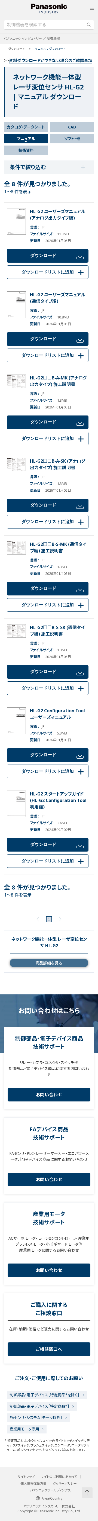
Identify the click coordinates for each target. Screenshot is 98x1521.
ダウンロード (43, 255)
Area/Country (52, 1498)
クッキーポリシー (65, 1483)
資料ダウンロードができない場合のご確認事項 (50, 60)
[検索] (89, 24)
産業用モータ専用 (24, 1429)
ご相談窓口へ (49, 1349)
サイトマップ (26, 1476)
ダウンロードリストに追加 (54, 272)
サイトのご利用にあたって (59, 1476)
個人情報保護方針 (33, 1483)
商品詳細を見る (49, 963)
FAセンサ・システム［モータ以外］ (36, 1417)
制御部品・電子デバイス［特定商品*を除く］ (44, 1394)
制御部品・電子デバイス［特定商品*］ (39, 1406)
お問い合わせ (49, 1095)
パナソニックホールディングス (50, 1490)
